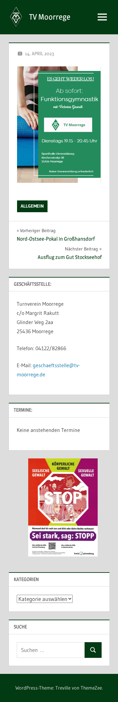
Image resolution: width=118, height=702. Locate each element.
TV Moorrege (49, 17)
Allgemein (32, 206)
